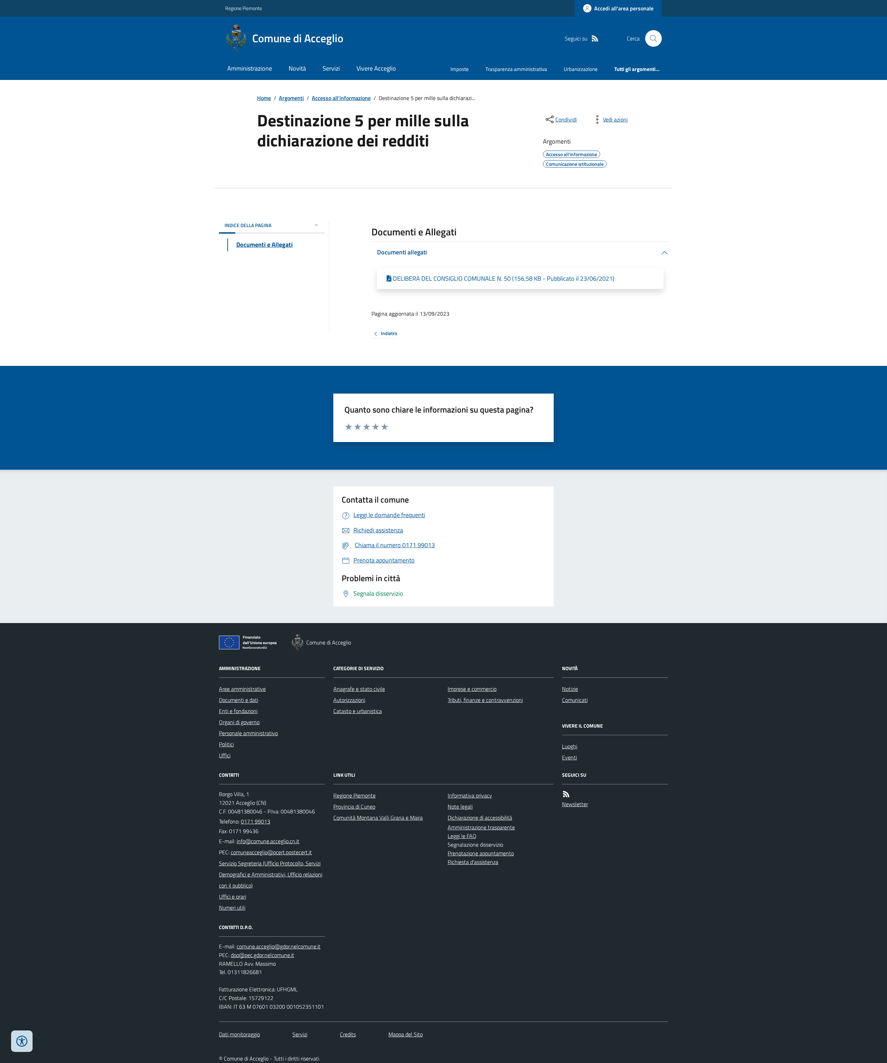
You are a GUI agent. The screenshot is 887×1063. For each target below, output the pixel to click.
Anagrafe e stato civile (359, 689)
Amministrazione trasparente (481, 827)
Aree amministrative (242, 689)
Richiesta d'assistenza (473, 862)
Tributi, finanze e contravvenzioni (485, 700)
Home (264, 98)
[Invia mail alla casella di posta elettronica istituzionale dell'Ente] (268, 841)
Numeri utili (232, 907)
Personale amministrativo (248, 733)
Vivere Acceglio (376, 68)
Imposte (459, 69)
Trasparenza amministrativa (516, 69)
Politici (226, 744)
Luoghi (569, 746)
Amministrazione (249, 68)
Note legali (460, 806)
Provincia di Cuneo (354, 806)
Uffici (224, 755)
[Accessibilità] (21, 1041)
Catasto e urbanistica (357, 711)
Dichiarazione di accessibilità (480, 817)
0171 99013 (255, 821)
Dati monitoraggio (239, 1034)
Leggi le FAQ (462, 836)
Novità (297, 68)
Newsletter (575, 804)
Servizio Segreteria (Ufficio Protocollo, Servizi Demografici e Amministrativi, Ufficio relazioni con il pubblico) (270, 874)
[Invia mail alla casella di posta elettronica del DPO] (278, 946)
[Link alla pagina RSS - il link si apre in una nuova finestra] (595, 38)
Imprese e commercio (472, 689)
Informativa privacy (470, 795)
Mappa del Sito (405, 1034)
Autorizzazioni (349, 700)
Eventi (569, 757)
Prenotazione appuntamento (481, 853)
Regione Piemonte (243, 8)
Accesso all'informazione (341, 98)
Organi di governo (239, 722)
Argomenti (291, 98)
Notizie (570, 689)
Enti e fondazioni (238, 711)
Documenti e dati (238, 700)
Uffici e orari (232, 896)
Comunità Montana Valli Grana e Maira (378, 817)
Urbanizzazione (581, 69)
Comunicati (575, 700)
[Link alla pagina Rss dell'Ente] (566, 794)
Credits (348, 1034)
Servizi (331, 68)
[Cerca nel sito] (651, 38)
